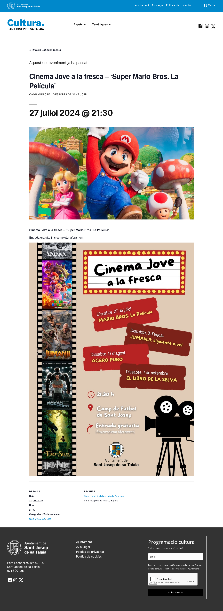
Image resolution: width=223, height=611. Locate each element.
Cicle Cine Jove (37, 518)
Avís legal (157, 5)
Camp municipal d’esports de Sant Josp (104, 496)
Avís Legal (83, 547)
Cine (49, 518)
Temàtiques (100, 24)
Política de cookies (89, 556)
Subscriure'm (175, 592)
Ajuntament (142, 5)
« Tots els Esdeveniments (45, 50)
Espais (78, 24)
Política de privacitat (179, 5)
